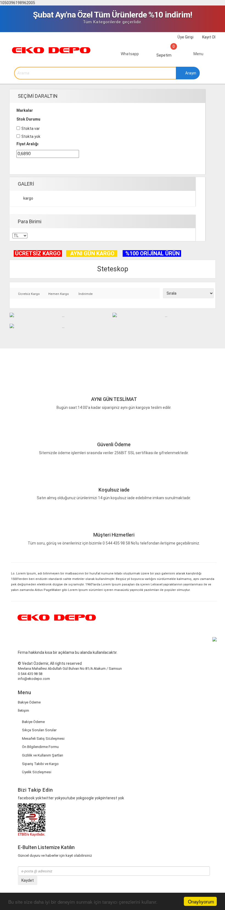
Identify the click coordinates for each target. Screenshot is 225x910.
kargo (28, 198)
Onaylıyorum (201, 901)
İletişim (23, 710)
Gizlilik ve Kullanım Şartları (42, 755)
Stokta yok (30, 136)
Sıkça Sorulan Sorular (39, 730)
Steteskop (112, 269)
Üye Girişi (185, 37)
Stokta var (30, 128)
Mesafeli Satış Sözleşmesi (43, 738)
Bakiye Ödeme (29, 702)
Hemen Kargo (58, 294)
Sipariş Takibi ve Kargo (40, 764)
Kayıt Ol (208, 37)
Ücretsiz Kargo (29, 294)
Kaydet (27, 880)
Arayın (190, 73)
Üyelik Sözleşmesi (36, 772)
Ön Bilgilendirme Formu (40, 747)
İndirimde (85, 294)
